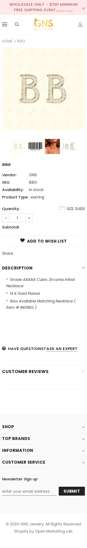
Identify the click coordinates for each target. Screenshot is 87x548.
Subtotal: (10, 227)
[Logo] (43, 24)
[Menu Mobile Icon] (4, 24)
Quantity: (11, 208)
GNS (33, 175)
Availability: (12, 189)
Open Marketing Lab (53, 531)
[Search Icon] (17, 24)
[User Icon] (80, 24)
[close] (83, 7)
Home (7, 41)
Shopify (21, 531)
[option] (43, 89)
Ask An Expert (61, 348)
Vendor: (9, 175)
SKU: (6, 182)
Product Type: (15, 197)
